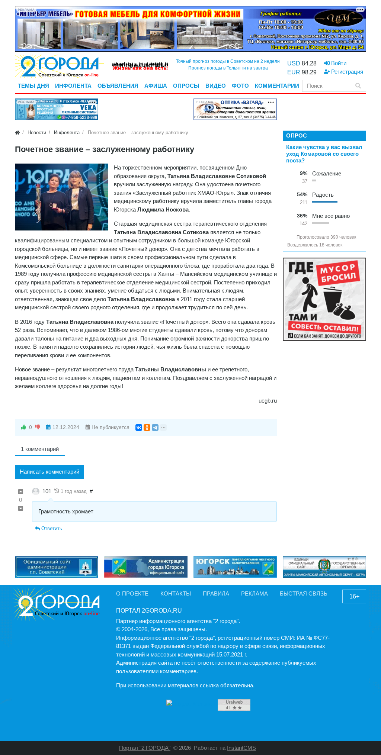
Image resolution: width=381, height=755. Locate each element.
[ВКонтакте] (138, 427)
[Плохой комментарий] (20, 508)
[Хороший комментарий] (20, 492)
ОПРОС (296, 135)
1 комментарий (40, 449)
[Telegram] (155, 427)
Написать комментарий (49, 471)
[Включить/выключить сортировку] (290, 237)
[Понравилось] (23, 427)
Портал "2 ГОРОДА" (144, 748)
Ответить (51, 528)
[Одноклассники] (147, 427)
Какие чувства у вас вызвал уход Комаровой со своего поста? (324, 154)
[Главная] (17, 132)
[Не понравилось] (37, 427)
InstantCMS (241, 748)
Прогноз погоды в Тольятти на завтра (228, 68)
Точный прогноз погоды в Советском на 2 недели (228, 61)
